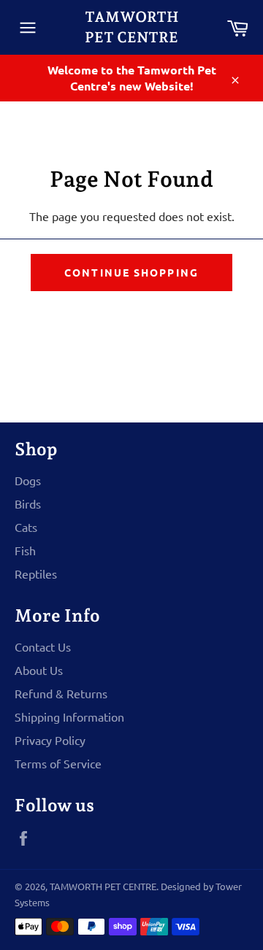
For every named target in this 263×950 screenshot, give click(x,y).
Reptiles (36, 573)
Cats (26, 527)
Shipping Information (69, 716)
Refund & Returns (61, 693)
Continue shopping (131, 272)
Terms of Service (58, 763)
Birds (28, 503)
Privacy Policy (50, 740)
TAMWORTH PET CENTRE (131, 27)
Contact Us (43, 646)
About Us (39, 670)
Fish (25, 550)
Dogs (28, 480)
